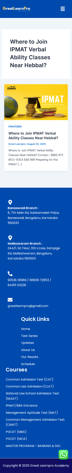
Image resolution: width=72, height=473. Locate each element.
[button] (62, 9)
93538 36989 (17, 280)
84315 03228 (17, 285)
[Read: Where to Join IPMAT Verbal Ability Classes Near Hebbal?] (36, 102)
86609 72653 (39, 280)
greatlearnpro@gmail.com (28, 306)
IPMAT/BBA (15, 126)
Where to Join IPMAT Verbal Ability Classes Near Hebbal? (33, 135)
